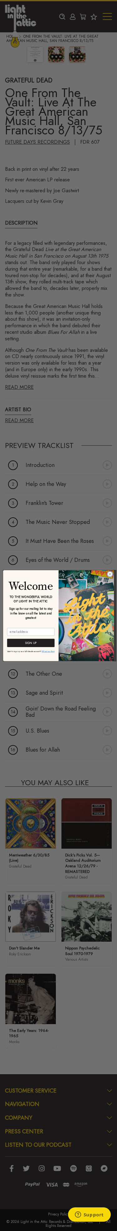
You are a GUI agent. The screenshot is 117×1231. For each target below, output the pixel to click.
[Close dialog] (110, 573)
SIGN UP (31, 643)
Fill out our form (48, 651)
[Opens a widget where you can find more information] (89, 1215)
